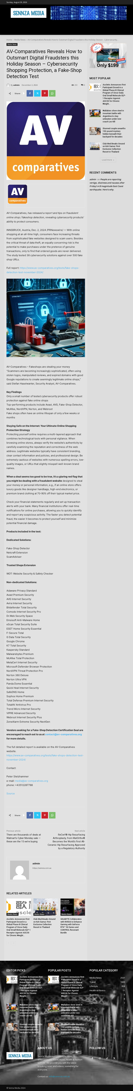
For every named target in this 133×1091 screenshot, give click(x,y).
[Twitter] (37, 93)
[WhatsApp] (52, 93)
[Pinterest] (45, 93)
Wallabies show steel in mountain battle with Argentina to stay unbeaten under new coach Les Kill (113, 116)
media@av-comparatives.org (31, 780)
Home (9, 39)
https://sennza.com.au (41, 868)
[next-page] (14, 943)
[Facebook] (30, 93)
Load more (107, 159)
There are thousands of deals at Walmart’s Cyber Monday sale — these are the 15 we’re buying (23, 838)
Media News (19, 39)
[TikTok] (107, 1058)
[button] (123, 31)
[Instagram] (100, 1058)
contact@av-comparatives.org (63, 734)
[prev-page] (8, 943)
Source (10, 793)
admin (16, 85)
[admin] (8, 85)
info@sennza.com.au (59, 1076)
